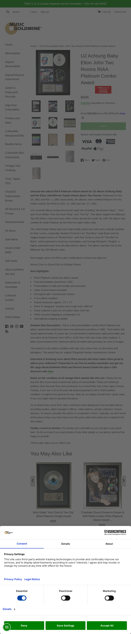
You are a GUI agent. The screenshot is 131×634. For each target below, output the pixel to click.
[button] (7, 627)
